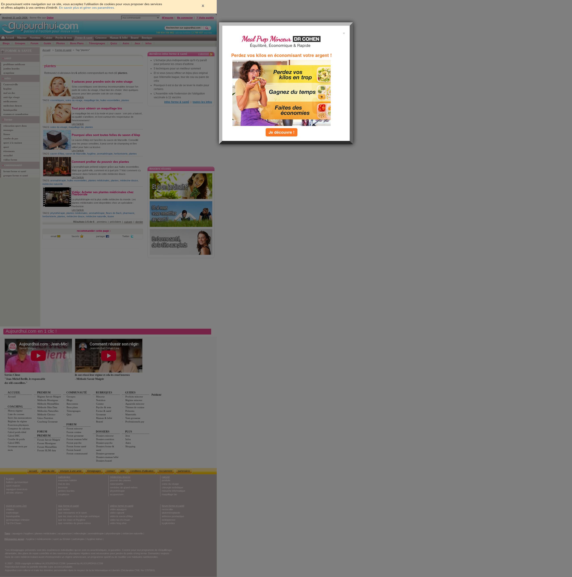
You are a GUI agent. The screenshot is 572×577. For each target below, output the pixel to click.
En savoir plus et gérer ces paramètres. (87, 7)
